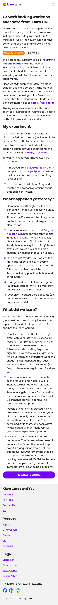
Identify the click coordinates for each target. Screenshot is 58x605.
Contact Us (9, 505)
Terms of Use (10, 565)
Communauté (10, 529)
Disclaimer (8, 559)
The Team (8, 499)
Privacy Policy (10, 570)
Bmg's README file (31, 167)
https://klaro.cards (42, 102)
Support (7, 524)
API (4, 540)
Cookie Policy (10, 576)
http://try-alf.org (37, 152)
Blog (5, 510)
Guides (6, 535)
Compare (8, 546)
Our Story (8, 494)
